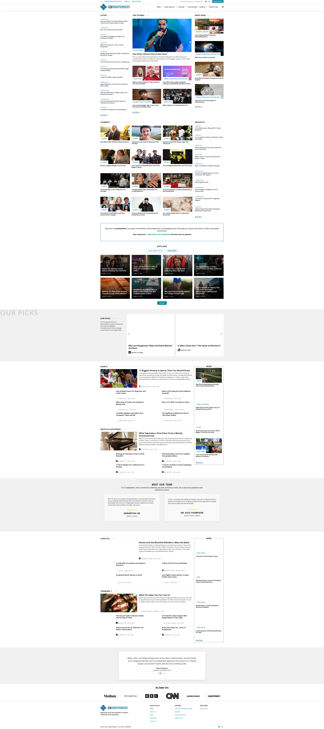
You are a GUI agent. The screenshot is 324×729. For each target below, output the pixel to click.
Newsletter (153, 718)
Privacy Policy (204, 708)
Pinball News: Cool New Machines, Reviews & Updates (207, 606)
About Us (152, 712)
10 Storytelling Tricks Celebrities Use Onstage (113, 190)
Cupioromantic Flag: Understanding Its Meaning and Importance (207, 210)
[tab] (155, 250)
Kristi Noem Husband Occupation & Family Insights (209, 79)
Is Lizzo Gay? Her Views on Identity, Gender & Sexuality (209, 138)
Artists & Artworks (180, 715)
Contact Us (153, 721)
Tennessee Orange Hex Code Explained (113, 110)
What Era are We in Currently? (205, 57)
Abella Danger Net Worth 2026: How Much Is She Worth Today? (114, 54)
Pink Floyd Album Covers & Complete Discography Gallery (176, 455)
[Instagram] (209, 1)
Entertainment (193, 7)
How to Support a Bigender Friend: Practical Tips (206, 190)
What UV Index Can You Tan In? (154, 595)
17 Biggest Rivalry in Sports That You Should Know (164, 370)
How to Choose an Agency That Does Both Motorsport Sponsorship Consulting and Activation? (208, 291)
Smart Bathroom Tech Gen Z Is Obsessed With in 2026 (113, 85)
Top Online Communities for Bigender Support (207, 199)
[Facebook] (206, 1)
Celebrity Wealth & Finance (113, 1)
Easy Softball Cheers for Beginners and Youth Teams (131, 392)
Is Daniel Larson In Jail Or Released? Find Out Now (145, 142)
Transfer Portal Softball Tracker (207, 556)
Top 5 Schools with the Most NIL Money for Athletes (207, 455)
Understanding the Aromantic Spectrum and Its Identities (208, 148)
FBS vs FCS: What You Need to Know (175, 402)
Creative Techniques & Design (183, 708)
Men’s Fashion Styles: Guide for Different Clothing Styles (157, 346)
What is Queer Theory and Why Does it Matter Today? (207, 157)
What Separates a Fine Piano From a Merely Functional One (161, 434)
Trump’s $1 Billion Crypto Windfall (111, 77)
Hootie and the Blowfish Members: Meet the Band (164, 542)
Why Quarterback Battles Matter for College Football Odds (177, 292)
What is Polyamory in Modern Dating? (207, 166)
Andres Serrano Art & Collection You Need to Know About (129, 628)
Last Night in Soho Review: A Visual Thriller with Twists (175, 576)
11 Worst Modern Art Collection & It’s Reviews (130, 466)
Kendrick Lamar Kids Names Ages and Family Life (175, 142)
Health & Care (213, 7)
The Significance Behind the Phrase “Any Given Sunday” (175, 414)
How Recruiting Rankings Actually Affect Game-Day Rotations (207, 385)
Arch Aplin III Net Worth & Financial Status (114, 142)
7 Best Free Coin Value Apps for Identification (205, 101)
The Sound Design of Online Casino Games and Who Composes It (209, 269)
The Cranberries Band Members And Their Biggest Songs (146, 166)
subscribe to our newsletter (159, 234)
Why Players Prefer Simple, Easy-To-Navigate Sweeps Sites (208, 408)
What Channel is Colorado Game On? (175, 105)
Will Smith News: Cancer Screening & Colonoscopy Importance (208, 581)
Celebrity (202, 7)
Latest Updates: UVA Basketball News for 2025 (209, 631)
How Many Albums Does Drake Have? (149, 54)
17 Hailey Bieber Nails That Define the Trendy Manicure (144, 190)
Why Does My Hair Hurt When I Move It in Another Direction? (113, 93)
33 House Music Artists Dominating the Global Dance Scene (145, 214)
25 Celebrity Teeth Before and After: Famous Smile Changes (112, 214)
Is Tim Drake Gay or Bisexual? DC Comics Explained (208, 129)
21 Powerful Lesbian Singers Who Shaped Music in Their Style (174, 617)
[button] (129, 334)
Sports (199, 381)
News (159, 7)
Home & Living (136, 1)
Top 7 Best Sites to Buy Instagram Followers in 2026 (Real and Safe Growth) (176, 83)
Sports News (137, 79)
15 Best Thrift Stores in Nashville (174, 563)
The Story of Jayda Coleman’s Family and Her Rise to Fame (130, 617)
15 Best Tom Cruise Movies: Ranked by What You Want (175, 270)
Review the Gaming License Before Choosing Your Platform (114, 270)
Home (151, 708)
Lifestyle (181, 7)
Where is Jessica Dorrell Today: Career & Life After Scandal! (145, 83)
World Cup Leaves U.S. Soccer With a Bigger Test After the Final (208, 431)
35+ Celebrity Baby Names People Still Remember (176, 214)
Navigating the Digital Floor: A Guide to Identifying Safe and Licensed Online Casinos (145, 292)
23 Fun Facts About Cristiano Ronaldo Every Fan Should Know (177, 190)
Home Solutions (169, 7)
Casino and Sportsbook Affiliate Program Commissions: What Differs (145, 269)
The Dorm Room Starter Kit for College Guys (115, 62)
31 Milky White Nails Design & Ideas (204, 345)
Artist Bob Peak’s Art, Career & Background (174, 628)
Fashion (126, 1)
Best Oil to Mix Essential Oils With (111, 30)
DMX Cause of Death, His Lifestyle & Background (130, 403)
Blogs (151, 715)
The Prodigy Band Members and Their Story (177, 166)
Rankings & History (202, 32)
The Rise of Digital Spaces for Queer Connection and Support (207, 174)
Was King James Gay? (201, 182)
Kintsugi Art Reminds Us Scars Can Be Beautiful (130, 455)
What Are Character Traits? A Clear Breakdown (112, 46)
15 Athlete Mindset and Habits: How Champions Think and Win (129, 414)
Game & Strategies (203, 404)
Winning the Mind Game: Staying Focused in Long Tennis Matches (114, 292)
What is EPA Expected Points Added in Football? (176, 392)
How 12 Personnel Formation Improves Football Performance (113, 102)
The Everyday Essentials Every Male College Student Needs (114, 69)
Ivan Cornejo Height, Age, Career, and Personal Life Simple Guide (145, 106)
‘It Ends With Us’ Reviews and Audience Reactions (130, 564)
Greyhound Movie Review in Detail (129, 575)
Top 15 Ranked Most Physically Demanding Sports (205, 36)
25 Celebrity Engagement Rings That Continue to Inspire (112, 37)
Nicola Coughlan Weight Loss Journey (113, 166)
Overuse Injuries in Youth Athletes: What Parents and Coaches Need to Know (114, 22)
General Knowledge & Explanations (176, 79)
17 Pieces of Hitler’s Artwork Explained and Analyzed (176, 466)
